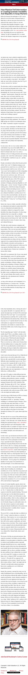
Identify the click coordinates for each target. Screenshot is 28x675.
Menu (14, 4)
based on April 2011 (8, 449)
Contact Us (4, 671)
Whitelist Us (13, 671)
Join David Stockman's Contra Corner (14, 657)
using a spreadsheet (21, 422)
